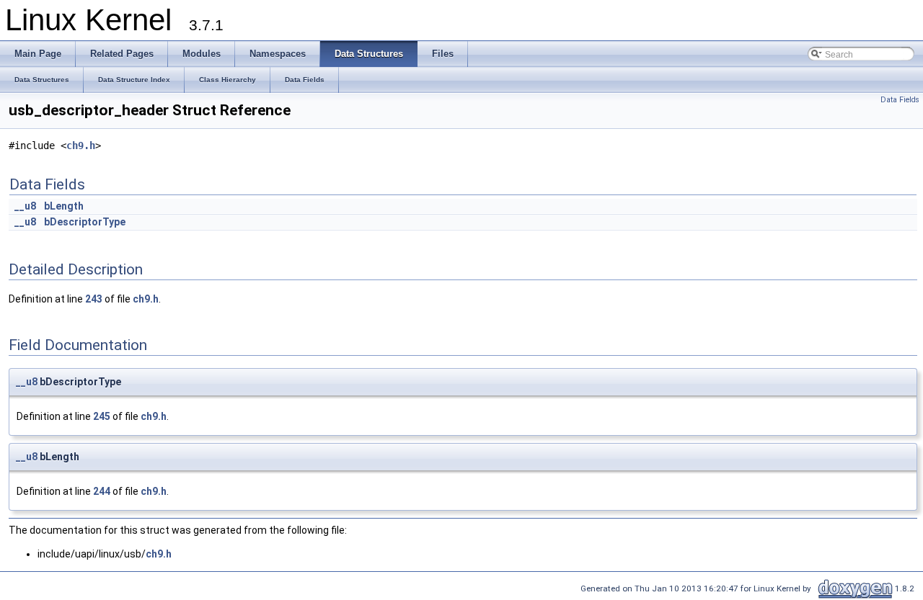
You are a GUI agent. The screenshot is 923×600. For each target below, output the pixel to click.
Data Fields (899, 99)
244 (101, 491)
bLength (64, 206)
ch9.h (80, 145)
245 (101, 416)
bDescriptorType (84, 222)
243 (93, 299)
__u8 (25, 206)
